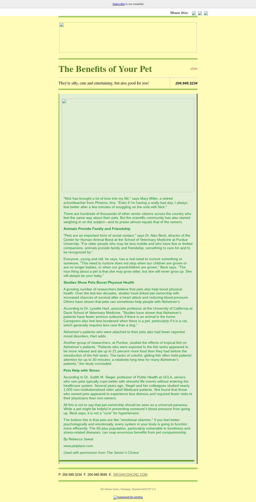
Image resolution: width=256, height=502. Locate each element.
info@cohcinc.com (130, 475)
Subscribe (118, 3)
